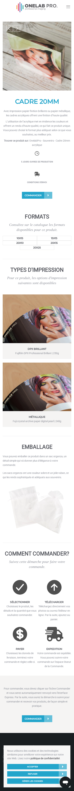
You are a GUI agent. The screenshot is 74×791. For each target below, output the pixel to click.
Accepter (32, 766)
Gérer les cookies (32, 781)
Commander (33, 195)
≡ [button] (68, 7)
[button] (9, 28)
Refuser (32, 774)
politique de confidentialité (45, 758)
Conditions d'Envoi (37, 182)
